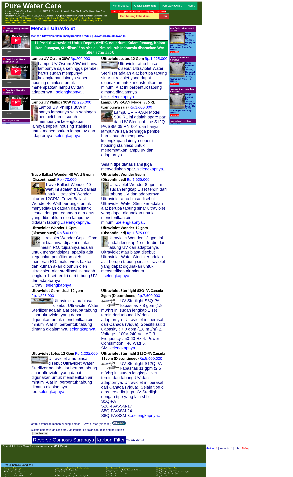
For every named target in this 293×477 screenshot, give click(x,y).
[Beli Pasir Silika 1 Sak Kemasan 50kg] (170, 57)
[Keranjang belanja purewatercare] (119, 423)
